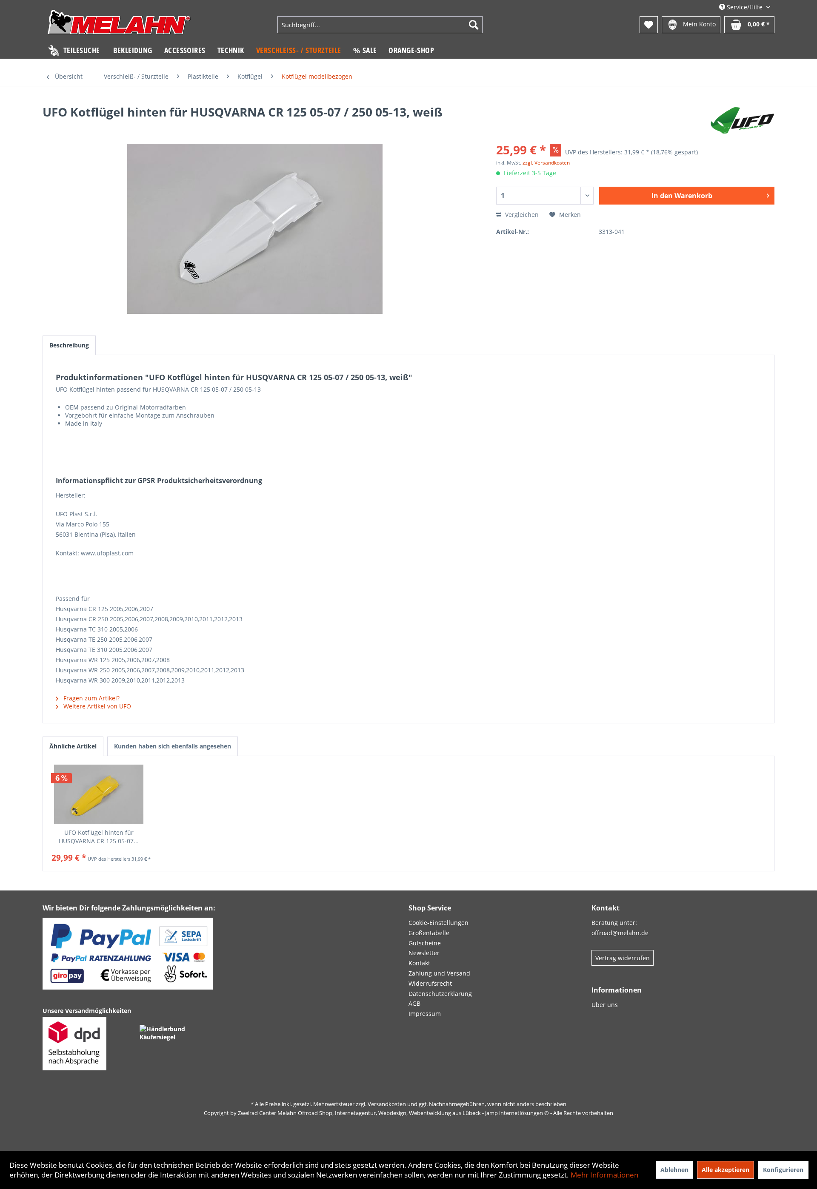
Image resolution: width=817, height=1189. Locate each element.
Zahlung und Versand (439, 973)
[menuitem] (380, 24)
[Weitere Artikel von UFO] (742, 120)
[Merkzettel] (649, 24)
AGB (414, 1003)
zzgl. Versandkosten (546, 162)
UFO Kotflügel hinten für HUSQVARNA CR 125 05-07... (99, 836)
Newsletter (424, 953)
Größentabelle (428, 933)
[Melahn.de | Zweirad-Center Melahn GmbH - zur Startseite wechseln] (119, 26)
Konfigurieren (783, 1170)
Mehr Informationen (604, 1175)
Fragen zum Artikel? (91, 698)
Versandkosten (387, 1104)
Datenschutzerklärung (440, 994)
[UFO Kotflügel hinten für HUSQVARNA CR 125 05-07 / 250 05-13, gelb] (98, 794)
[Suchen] (474, 24)
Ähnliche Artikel (73, 746)
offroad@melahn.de (619, 933)
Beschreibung (69, 345)
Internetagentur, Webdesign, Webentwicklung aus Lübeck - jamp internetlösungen (439, 1113)
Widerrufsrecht (430, 983)
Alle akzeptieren (725, 1170)
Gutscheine (424, 943)
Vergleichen (521, 214)
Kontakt (419, 963)
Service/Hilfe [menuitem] (744, 7)
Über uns (604, 1005)
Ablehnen (674, 1170)
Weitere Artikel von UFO (96, 706)
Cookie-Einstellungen (438, 923)
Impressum (424, 1014)
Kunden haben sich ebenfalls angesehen (172, 746)
